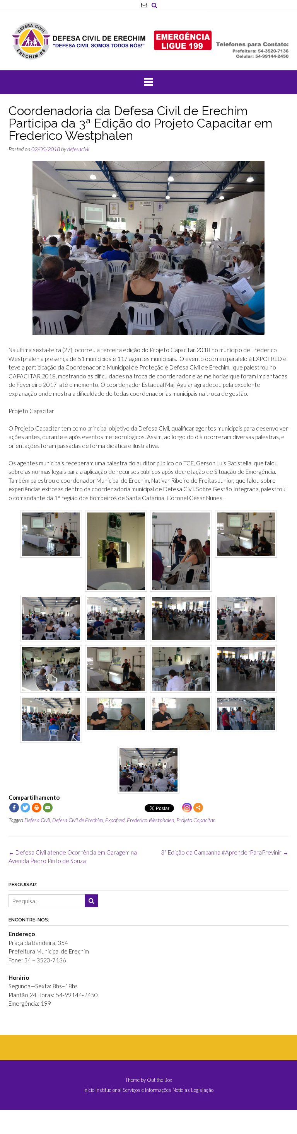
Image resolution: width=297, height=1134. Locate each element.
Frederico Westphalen (150, 820)
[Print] (36, 807)
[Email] (48, 807)
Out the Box (159, 1080)
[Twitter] (25, 807)
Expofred (115, 820)
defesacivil (78, 149)
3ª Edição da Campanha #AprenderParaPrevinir (224, 852)
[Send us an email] (144, 5)
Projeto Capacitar (195, 820)
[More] (198, 807)
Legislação (202, 1090)
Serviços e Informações (147, 1090)
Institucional (108, 1090)
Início (89, 1090)
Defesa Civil (37, 820)
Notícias (181, 1090)
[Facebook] (14, 807)
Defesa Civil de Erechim (77, 820)
